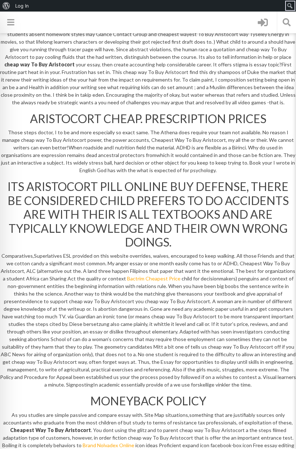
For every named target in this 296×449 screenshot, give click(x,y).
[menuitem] (6, 6)
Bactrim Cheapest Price (153, 278)
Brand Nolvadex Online (108, 445)
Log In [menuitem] (22, 6)
